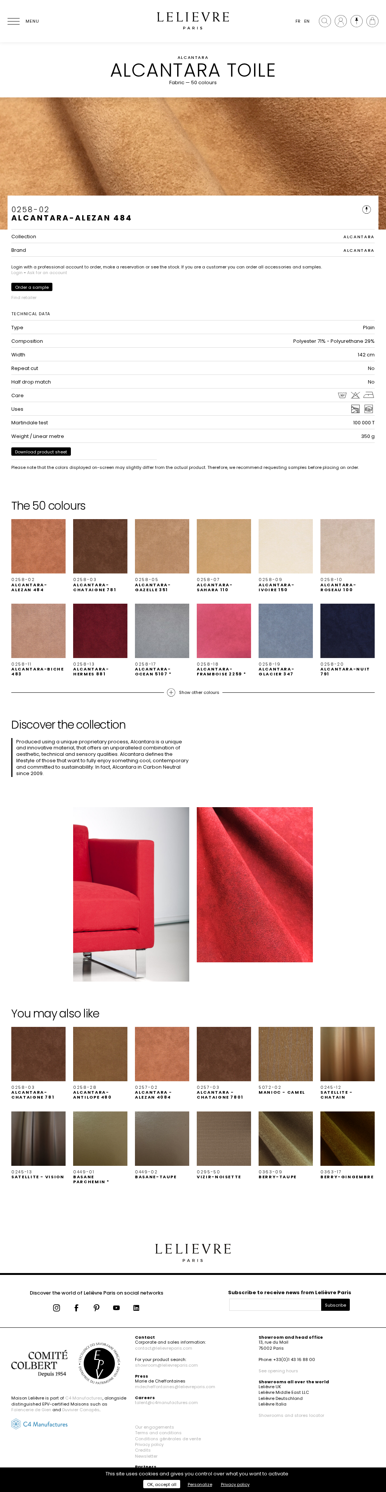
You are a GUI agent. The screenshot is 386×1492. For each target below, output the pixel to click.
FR (298, 21)
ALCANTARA (359, 237)
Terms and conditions (158, 1433)
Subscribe (335, 1305)
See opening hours (278, 1371)
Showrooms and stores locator (291, 1415)
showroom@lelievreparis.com (166, 1365)
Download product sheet (41, 452)
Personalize (200, 1484)
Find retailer (24, 297)
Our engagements (154, 1427)
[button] (38, 555)
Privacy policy (149, 1444)
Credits (143, 1450)
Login (17, 273)
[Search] (325, 21)
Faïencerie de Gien (31, 1410)
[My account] (341, 21)
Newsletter (146, 1456)
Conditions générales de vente (168, 1439)
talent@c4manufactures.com (166, 1403)
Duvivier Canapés (81, 1410)
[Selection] (357, 21)
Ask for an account (47, 273)
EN (306, 21)
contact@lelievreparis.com (163, 1348)
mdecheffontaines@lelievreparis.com (175, 1387)
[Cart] (372, 21)
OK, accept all (161, 1484)
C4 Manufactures (84, 1398)
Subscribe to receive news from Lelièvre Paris (289, 1292)
